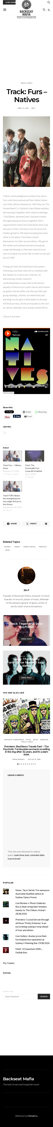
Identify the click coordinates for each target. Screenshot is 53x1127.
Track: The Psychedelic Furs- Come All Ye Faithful (33, 468)
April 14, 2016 (23, 108)
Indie (17, 547)
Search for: (8, 991)
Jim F (33, 108)
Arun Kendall (19, 759)
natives (43, 547)
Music (23, 656)
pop (8, 550)
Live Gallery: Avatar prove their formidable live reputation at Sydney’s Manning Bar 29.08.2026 (32, 939)
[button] (49, 10)
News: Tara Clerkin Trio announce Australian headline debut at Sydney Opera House (32, 894)
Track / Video (26, 83)
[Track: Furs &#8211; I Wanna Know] (12, 455)
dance (8, 547)
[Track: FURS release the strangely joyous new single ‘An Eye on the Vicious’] (12, 486)
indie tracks (29, 547)
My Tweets (8, 963)
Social (7, 973)
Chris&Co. (33, 1115)
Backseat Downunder (14, 740)
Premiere (44, 740)
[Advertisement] (26, 48)
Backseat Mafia (18, 1079)
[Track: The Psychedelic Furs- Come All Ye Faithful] (34, 455)
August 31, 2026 (34, 759)
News (30, 656)
